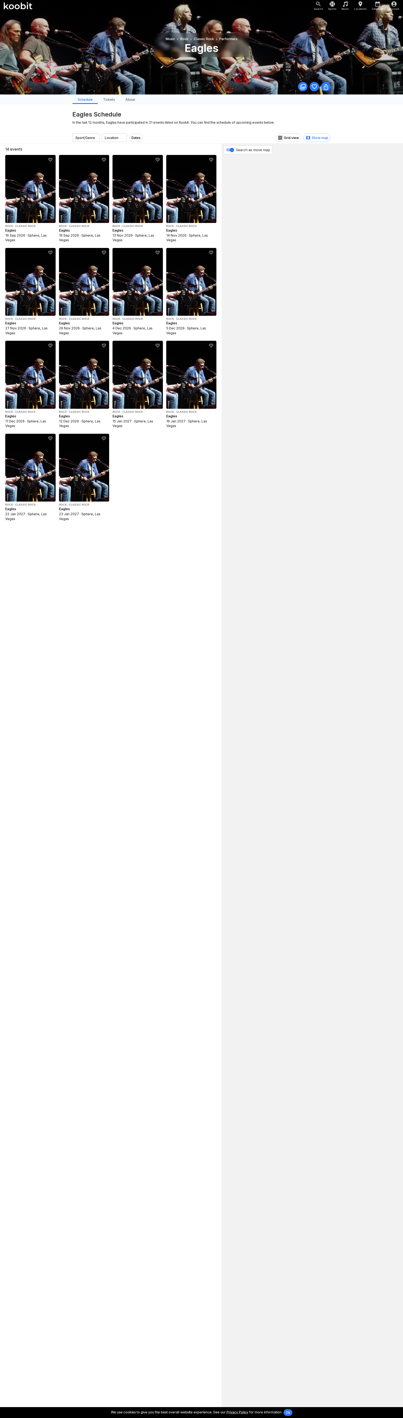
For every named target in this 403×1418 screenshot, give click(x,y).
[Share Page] (326, 86)
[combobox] (86, 138)
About (130, 99)
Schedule (85, 99)
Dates (135, 138)
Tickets (109, 99)
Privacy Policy (237, 1412)
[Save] (314, 86)
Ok (288, 1412)
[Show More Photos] (302, 86)
